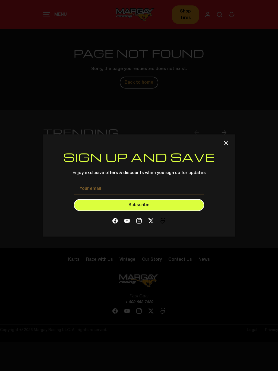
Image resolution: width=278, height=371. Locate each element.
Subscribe (139, 205)
